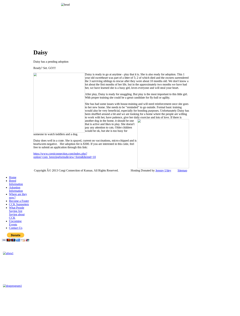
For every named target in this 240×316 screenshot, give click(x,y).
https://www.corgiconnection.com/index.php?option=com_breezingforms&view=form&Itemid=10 (64, 155)
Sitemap (182, 170)
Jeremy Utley (163, 170)
